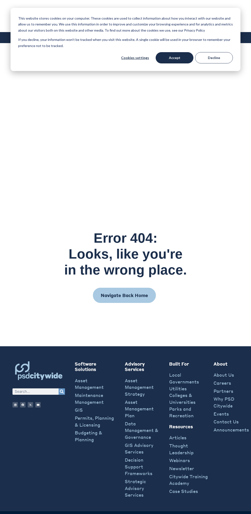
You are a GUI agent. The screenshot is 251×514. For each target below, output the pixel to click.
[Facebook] (22, 404)
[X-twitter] (30, 404)
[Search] (62, 391)
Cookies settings (135, 58)
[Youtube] (38, 404)
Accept (174, 58)
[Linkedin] (15, 404)
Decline (214, 58)
